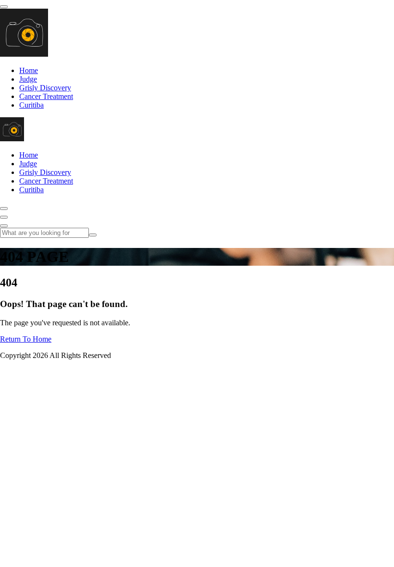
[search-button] (93, 235)
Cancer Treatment (46, 96)
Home (28, 70)
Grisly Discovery (45, 88)
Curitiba (31, 105)
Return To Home (25, 339)
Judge (28, 79)
